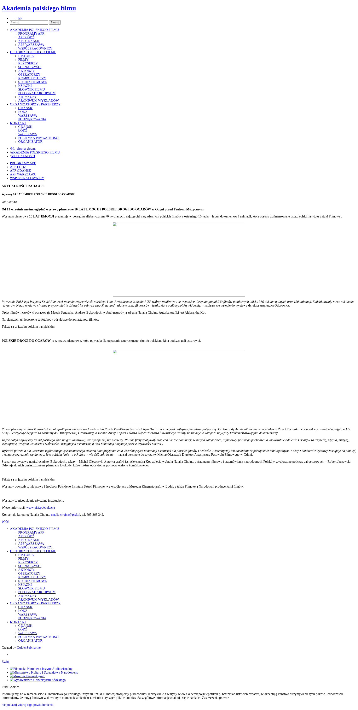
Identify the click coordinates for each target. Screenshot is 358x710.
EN (20, 18)
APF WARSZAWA (31, 44)
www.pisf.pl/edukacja (40, 507)
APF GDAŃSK (29, 41)
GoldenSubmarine (29, 647)
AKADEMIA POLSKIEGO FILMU (35, 152)
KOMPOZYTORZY (32, 78)
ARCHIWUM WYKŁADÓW (38, 100)
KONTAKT (18, 622)
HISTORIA (26, 56)
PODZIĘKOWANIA (32, 119)
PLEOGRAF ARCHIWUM (37, 93)
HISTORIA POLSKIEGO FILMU (33, 551)
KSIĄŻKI (25, 85)
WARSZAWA (27, 115)
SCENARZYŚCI (29, 67)
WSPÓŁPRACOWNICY (35, 48)
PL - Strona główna (23, 148)
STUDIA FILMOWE (32, 82)
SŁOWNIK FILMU (31, 89)
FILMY (23, 59)
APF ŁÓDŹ (26, 37)
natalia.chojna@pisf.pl (65, 514)
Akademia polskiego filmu (39, 8)
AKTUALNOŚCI (23, 156)
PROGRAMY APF (31, 33)
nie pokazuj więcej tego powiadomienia (27, 704)
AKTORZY (26, 70)
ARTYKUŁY (27, 97)
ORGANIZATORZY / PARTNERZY (35, 603)
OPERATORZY (29, 74)
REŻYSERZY (28, 63)
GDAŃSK (25, 108)
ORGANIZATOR (30, 141)
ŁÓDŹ (22, 112)
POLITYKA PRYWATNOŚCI (38, 138)
